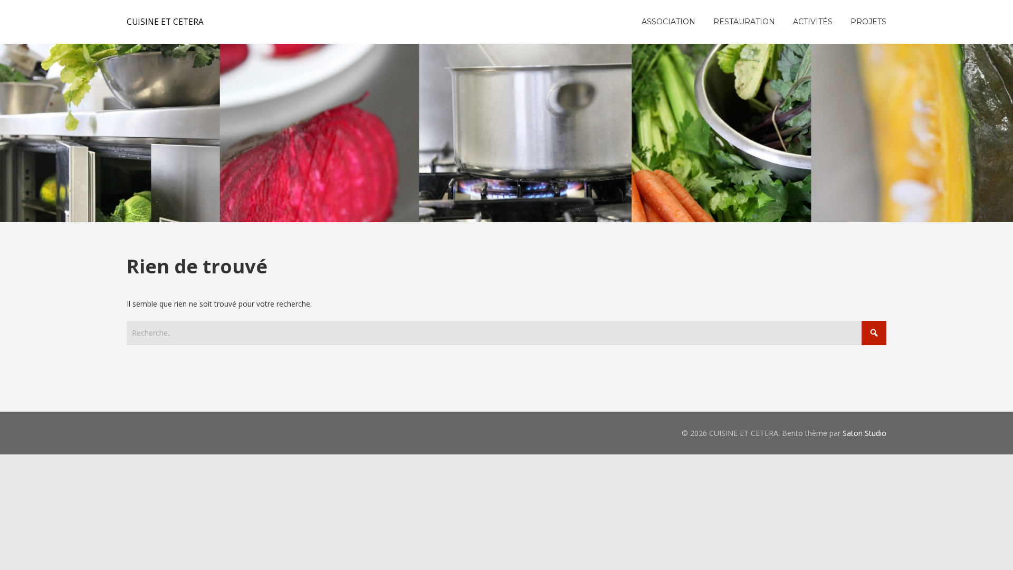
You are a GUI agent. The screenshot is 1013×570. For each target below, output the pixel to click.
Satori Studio (864, 433)
